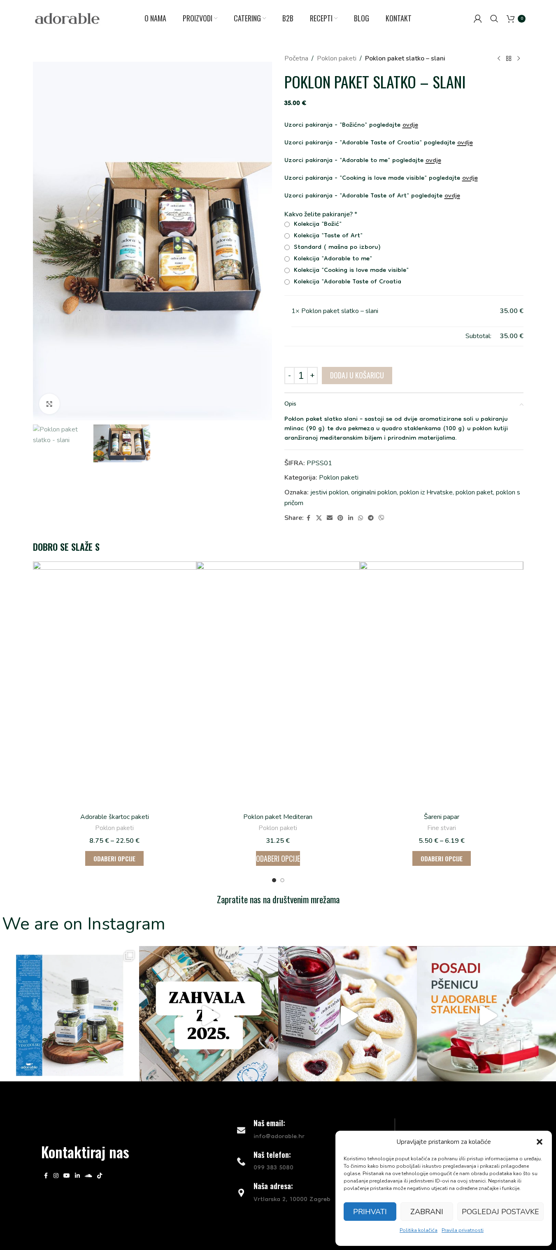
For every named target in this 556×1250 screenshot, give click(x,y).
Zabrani (426, 1212)
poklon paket (474, 492)
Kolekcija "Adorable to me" (332, 259)
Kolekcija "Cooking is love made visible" (350, 271)
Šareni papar (441, 816)
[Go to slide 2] (282, 880)
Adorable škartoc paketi (114, 816)
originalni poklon (374, 492)
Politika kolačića (418, 1230)
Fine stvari (441, 828)
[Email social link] (329, 518)
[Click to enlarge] (49, 404)
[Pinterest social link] (340, 518)
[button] (539, 1142)
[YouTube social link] (66, 1176)
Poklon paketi (336, 58)
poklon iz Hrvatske (426, 492)
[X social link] (319, 518)
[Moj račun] (478, 18)
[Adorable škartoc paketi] (114, 684)
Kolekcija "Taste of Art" (327, 236)
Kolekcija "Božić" (317, 225)
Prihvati (370, 1212)
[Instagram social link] (56, 1176)
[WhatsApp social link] (360, 518)
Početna (296, 58)
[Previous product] (499, 59)
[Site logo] (67, 18)
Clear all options (314, 336)
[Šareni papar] (441, 684)
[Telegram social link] (370, 518)
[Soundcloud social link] (88, 1176)
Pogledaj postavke (500, 1212)
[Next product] (518, 59)
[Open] (69, 1015)
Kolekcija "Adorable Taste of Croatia (346, 282)
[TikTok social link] (100, 1176)
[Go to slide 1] (274, 880)
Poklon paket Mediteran (277, 816)
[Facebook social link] (309, 518)
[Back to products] (509, 59)
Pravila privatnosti (463, 1230)
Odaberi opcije (278, 858)
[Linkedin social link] (351, 518)
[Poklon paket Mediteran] (278, 684)
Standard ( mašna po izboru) (336, 248)
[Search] (494, 18)
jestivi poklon (329, 492)
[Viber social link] (381, 518)
